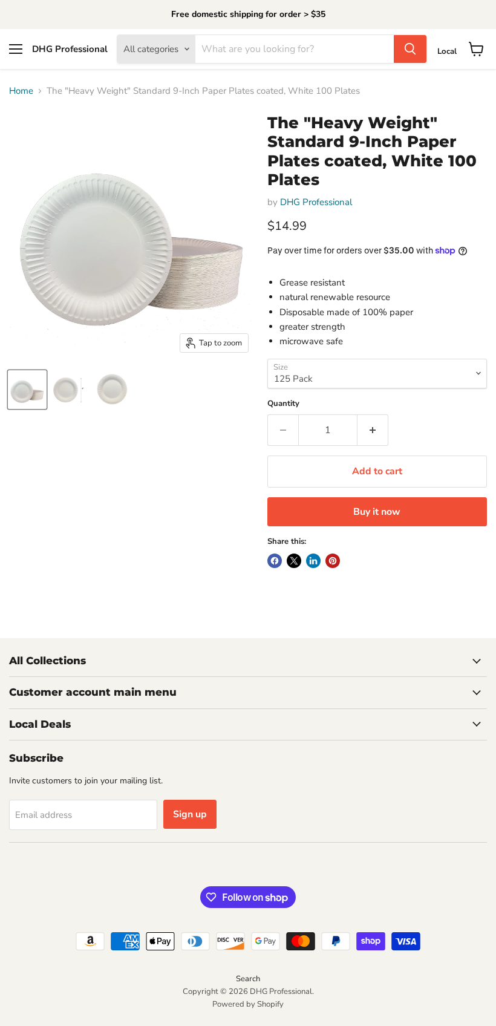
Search (248, 978)
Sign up (190, 814)
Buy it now (376, 511)
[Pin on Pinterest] (332, 561)
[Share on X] (294, 561)
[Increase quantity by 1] (372, 430)
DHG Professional (316, 202)
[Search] (410, 49)
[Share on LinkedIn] (313, 561)
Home (21, 91)
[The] (27, 389)
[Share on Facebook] (274, 561)
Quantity (283, 403)
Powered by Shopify (248, 1004)
